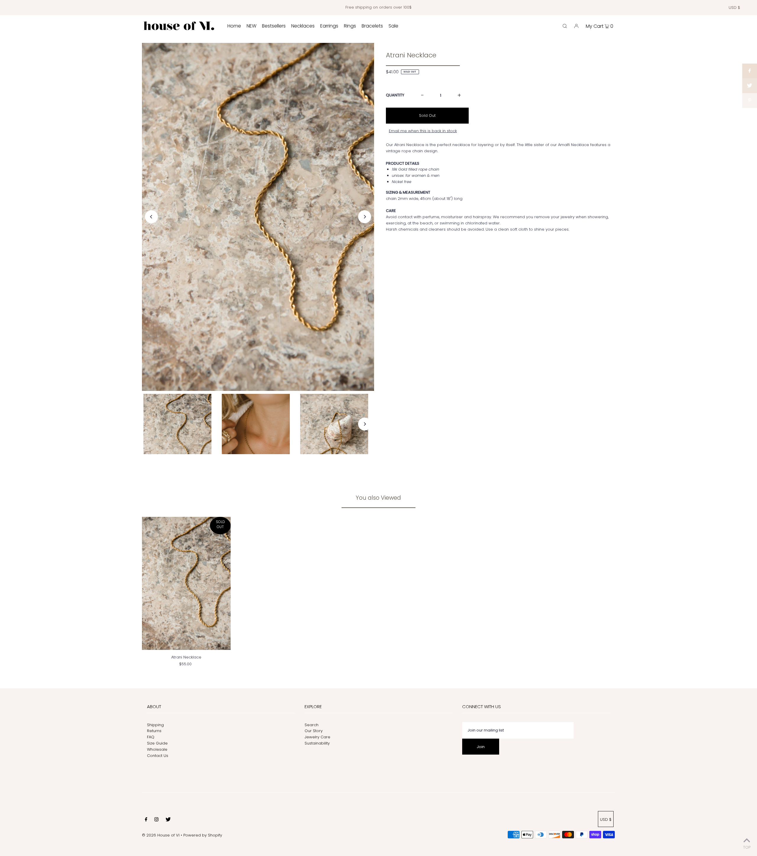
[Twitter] (168, 820)
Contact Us (157, 755)
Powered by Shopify (202, 835)
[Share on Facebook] (749, 71)
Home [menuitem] (234, 25)
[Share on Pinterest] (749, 100)
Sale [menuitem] (393, 25)
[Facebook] (146, 820)
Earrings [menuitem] (329, 25)
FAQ (150, 737)
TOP (746, 847)
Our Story (314, 731)
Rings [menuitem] (350, 25)
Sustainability (317, 743)
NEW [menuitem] (251, 25)
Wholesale (157, 749)
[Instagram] (156, 820)
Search (311, 725)
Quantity (395, 95)
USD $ (734, 7)
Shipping (155, 725)
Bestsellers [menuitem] (274, 25)
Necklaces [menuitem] (303, 25)
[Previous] (151, 216)
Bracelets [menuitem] (372, 25)
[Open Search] (565, 26)
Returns (154, 731)
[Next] (364, 216)
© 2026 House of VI (160, 835)
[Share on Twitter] (749, 85)
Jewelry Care (317, 737)
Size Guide (157, 743)
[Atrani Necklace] (186, 583)
